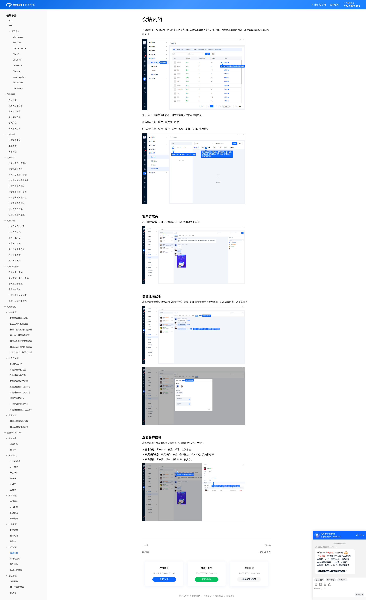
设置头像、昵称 (16, 272)
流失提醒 (14, 518)
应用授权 (14, 581)
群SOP (13, 478)
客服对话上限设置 (17, 249)
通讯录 (13, 593)
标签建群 (14, 530)
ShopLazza (18, 37)
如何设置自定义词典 (19, 381)
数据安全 (208, 596)
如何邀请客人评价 (17, 203)
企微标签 (14, 507)
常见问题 (13, 123)
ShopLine (17, 42)
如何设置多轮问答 (18, 375)
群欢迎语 (14, 535)
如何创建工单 (15, 140)
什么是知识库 (16, 364)
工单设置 (13, 146)
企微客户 (14, 501)
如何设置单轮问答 (18, 369)
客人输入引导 (15, 128)
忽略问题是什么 (17, 398)
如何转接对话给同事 (18, 295)
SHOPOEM (18, 83)
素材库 (13, 490)
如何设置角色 (15, 232)
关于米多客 (184, 596)
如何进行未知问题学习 (20, 392)
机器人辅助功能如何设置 (21, 329)
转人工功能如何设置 (19, 324)
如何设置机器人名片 (19, 318)
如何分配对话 (15, 238)
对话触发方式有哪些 (18, 163)
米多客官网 (320, 4)
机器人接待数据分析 (19, 421)
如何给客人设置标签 (18, 197)
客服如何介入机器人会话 (21, 352)
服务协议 (219, 596)
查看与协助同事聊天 (18, 301)
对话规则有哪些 (16, 169)
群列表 (13, 541)
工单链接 (13, 151)
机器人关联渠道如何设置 (21, 347)
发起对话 (164, 579)
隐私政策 (230, 596)
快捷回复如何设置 (17, 215)
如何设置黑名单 (16, 209)
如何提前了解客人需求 (19, 180)
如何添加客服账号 (17, 226)
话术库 (13, 484)
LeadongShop (19, 77)
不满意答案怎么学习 (19, 404)
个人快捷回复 (15, 289)
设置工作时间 (15, 243)
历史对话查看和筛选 (18, 174)
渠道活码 (14, 444)
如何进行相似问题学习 (20, 387)
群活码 (13, 450)
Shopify (16, 54)
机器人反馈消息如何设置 (21, 341)
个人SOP (14, 473)
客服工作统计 (15, 260)
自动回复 (13, 100)
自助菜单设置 (15, 117)
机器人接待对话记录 (19, 427)
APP (10, 25)
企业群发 (14, 467)
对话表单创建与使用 (18, 192)
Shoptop (16, 71)
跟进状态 (14, 513)
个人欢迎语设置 (16, 283)
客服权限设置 (15, 255)
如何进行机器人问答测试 (21, 409)
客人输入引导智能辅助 (20, 335)
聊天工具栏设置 (17, 587)
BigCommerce (19, 48)
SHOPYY (17, 60)
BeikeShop (18, 88)
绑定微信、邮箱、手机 (19, 278)
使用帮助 (196, 596)
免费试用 (334, 4)
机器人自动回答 (16, 106)
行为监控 (14, 564)
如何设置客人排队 (17, 186)
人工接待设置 (15, 111)
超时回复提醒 (16, 570)
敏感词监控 (15, 558)
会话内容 (14, 553)
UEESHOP (17, 65)
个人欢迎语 (15, 461)
